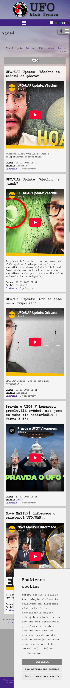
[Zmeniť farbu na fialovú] (67, 22)
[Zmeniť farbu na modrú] (60, 22)
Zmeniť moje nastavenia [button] (42, 676)
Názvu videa (46, 48)
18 (11, 622)
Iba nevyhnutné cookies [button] (42, 668)
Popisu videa (62, 50)
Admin (19, 499)
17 (7, 622)
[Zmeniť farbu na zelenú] (63, 22)
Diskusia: (12, 168)
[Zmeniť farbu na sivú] (56, 22)
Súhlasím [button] (42, 661)
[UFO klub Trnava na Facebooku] (52, 22)
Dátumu (30, 48)
